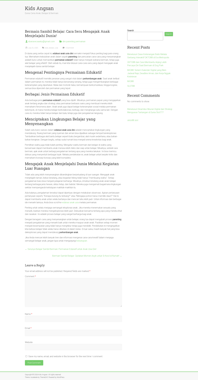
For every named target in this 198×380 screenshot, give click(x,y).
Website (29, 342)
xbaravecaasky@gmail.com (41, 41)
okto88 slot (132, 120)
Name (28, 314)
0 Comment (69, 48)
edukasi (51, 48)
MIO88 (130, 81)
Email (28, 328)
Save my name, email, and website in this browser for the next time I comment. (65, 356)
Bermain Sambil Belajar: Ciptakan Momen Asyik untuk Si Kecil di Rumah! (87, 256)
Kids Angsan (39, 8)
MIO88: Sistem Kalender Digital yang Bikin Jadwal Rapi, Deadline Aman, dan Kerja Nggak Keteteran (149, 73)
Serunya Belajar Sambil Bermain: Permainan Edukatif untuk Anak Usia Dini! (60, 249)
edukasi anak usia (70, 202)
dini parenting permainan (73, 41)
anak (46, 48)
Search (130, 30)
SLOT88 (131, 86)
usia (56, 48)
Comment (30, 276)
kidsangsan (81, 240)
